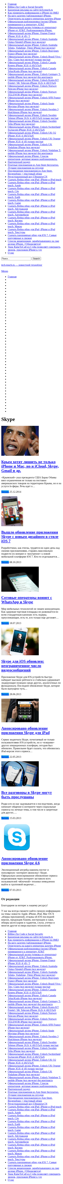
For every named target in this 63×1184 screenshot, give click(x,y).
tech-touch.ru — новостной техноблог (21, 265)
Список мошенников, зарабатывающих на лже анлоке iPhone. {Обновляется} (33, 242)
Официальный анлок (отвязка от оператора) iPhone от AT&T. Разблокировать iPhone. (32, 29)
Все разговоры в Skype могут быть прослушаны (26, 794)
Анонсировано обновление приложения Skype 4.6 (24, 860)
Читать (5, 491)
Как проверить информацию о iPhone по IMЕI (33, 12)
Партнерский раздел (19, 162)
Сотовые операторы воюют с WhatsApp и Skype (26, 599)
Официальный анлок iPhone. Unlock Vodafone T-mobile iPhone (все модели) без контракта (34, 152)
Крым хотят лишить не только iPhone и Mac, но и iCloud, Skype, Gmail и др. (30, 466)
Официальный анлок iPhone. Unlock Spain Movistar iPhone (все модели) (31, 105)
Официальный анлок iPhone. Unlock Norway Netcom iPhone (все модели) (32, 87)
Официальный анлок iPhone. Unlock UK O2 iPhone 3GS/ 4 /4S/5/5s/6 (32, 134)
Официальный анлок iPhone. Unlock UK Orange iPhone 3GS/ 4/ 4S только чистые (34, 140)
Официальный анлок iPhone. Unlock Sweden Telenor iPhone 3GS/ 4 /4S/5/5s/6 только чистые (33, 117)
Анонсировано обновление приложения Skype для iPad (25, 730)
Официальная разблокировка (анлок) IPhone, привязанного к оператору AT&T (32, 23)
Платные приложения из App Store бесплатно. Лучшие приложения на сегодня (33, 166)
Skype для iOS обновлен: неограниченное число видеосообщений (22, 665)
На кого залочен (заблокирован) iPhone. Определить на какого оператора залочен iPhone (34, 17)
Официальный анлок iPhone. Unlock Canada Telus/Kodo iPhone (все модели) (32, 70)
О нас (11, 252)
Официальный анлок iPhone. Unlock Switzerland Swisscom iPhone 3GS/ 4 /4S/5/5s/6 (34, 128)
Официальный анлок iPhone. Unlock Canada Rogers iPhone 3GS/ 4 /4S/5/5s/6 (32, 64)
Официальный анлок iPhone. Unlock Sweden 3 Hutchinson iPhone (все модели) (33, 111)
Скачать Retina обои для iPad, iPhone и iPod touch (34, 179)
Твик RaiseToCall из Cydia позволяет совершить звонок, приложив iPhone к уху (34, 248)
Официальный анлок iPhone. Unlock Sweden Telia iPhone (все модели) (32, 122)
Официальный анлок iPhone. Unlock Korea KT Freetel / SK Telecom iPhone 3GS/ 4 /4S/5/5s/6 (33, 81)
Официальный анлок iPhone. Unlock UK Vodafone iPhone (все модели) (30, 146)
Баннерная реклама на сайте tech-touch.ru (30, 9)
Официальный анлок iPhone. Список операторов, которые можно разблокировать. (32, 157)
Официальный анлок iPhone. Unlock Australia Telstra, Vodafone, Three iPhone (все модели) (32, 46)
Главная (12, 4)
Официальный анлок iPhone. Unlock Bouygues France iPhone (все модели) (33, 52)
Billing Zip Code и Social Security (25, 7)
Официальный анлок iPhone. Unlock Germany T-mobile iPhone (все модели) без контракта (34, 76)
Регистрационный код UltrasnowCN (27, 176)
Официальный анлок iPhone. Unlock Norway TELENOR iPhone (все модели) (32, 93)
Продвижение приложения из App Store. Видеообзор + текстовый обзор (30, 172)
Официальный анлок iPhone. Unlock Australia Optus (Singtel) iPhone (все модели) (32, 40)
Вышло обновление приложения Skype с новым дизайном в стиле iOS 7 (29, 536)
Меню (4, 271)
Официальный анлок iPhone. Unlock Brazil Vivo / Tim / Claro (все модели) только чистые (34, 58)
